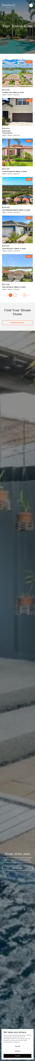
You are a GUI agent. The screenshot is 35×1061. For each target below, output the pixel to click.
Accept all (17, 1056)
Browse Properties (17, 322)
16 (24, 295)
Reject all (17, 1046)
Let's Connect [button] (17, 868)
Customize (17, 1051)
